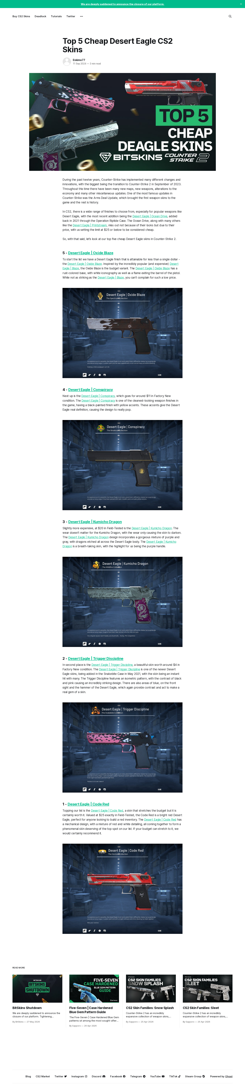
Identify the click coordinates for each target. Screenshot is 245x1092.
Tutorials (56, 16)
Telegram (136, 1076)
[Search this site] (230, 16)
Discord (96, 1076)
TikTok (173, 1076)
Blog (28, 1076)
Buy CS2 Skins (21, 16)
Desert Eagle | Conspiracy (90, 389)
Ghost (228, 1076)
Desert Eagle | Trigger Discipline (96, 658)
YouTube (155, 1076)
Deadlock (40, 16)
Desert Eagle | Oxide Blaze (90, 253)
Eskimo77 (79, 60)
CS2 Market (43, 1076)
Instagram (78, 1076)
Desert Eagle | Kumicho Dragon (95, 522)
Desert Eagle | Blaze (111, 277)
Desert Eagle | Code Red (88, 804)
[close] (241, 4)
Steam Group (193, 1076)
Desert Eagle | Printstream (90, 225)
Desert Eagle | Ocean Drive (149, 216)
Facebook (116, 1076)
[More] (81, 16)
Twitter (70, 16)
